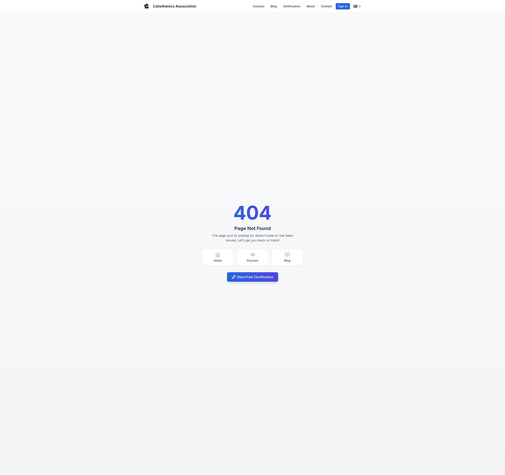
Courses (258, 6)
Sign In (343, 6)
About (311, 6)
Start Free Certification (255, 277)
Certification (291, 6)
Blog (274, 6)
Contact (326, 6)
